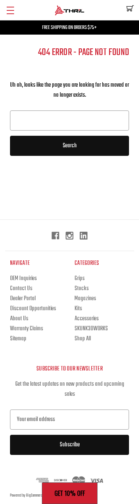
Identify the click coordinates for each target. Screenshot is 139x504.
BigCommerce (35, 495)
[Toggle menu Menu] (10, 10)
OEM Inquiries (23, 278)
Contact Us (21, 288)
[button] (69, 493)
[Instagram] (69, 236)
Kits (78, 309)
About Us (19, 319)
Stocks (82, 288)
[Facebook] (55, 236)
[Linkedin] (83, 236)
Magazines (85, 299)
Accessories (87, 319)
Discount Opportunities (33, 309)
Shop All (83, 339)
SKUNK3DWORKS (91, 329)
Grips (80, 278)
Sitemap (18, 339)
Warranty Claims (26, 329)
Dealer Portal (23, 299)
